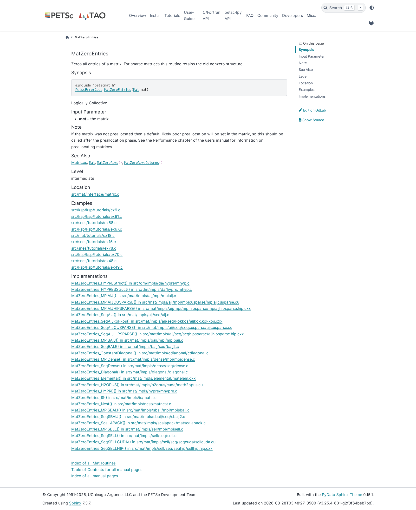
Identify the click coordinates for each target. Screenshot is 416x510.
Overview (137, 15)
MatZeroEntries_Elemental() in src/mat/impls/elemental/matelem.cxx (133, 378)
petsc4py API (233, 15)
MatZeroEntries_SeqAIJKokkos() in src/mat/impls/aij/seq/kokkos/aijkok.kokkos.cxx (146, 321)
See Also (306, 69)
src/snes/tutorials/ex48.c (94, 260)
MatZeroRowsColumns (141, 163)
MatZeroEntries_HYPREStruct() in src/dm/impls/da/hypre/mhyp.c (130, 283)
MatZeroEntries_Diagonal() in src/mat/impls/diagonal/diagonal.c (129, 372)
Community (267, 15)
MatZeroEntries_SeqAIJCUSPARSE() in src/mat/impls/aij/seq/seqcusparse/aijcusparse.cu (151, 327)
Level (303, 76)
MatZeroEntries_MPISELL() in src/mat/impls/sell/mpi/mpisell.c (127, 429)
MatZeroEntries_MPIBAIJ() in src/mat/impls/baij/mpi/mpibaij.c (127, 340)
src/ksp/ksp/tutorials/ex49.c (97, 267)
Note (303, 63)
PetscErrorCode (88, 90)
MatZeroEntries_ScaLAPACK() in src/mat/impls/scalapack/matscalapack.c (138, 422)
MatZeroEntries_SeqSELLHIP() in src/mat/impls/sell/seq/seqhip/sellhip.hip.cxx (142, 448)
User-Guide (189, 15)
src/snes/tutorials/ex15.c (93, 241)
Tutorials (172, 15)
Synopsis (306, 49)
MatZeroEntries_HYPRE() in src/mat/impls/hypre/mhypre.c (124, 391)
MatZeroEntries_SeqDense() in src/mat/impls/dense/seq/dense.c (129, 365)
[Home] (67, 37)
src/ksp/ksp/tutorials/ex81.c (96, 216)
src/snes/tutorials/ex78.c (93, 248)
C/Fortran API (211, 15)
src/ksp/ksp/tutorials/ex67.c (96, 229)
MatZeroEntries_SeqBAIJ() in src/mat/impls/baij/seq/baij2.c (125, 346)
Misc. (311, 15)
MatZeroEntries (117, 90)
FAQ (250, 15)
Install (155, 15)
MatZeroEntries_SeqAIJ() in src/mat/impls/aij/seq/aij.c (120, 314)
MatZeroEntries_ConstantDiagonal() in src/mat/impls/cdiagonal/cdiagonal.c (139, 353)
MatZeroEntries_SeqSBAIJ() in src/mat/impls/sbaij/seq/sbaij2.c (128, 416)
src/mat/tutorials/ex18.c (93, 235)
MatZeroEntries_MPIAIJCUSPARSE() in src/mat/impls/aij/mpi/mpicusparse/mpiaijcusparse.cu (155, 302)
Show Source (312, 120)
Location (306, 83)
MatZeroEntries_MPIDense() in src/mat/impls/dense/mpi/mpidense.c (133, 359)
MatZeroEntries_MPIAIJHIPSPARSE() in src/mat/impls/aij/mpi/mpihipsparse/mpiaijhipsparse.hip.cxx (161, 308)
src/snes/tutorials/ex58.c (94, 222)
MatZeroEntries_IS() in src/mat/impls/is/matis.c (113, 397)
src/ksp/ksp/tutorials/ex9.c (95, 209)
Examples (307, 89)
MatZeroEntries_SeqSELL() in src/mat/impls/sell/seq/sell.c (123, 435)
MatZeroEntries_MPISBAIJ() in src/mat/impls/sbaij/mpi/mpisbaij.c (130, 410)
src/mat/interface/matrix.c (95, 194)
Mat (136, 90)
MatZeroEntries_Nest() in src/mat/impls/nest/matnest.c (121, 403)
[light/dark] (372, 8)
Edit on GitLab (314, 110)
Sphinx (75, 503)
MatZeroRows (107, 163)
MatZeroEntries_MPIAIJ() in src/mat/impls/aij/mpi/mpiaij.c (123, 295)
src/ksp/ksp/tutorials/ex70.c (97, 254)
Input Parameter (312, 56)
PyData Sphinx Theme (342, 494)
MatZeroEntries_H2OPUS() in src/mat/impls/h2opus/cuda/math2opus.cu (137, 384)
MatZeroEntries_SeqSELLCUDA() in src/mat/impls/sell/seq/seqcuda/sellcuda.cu (143, 441)
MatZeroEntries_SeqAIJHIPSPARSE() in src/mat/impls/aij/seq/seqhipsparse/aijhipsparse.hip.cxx (157, 333)
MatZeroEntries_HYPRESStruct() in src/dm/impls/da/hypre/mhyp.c (131, 289)
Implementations (312, 96)
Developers (292, 15)
